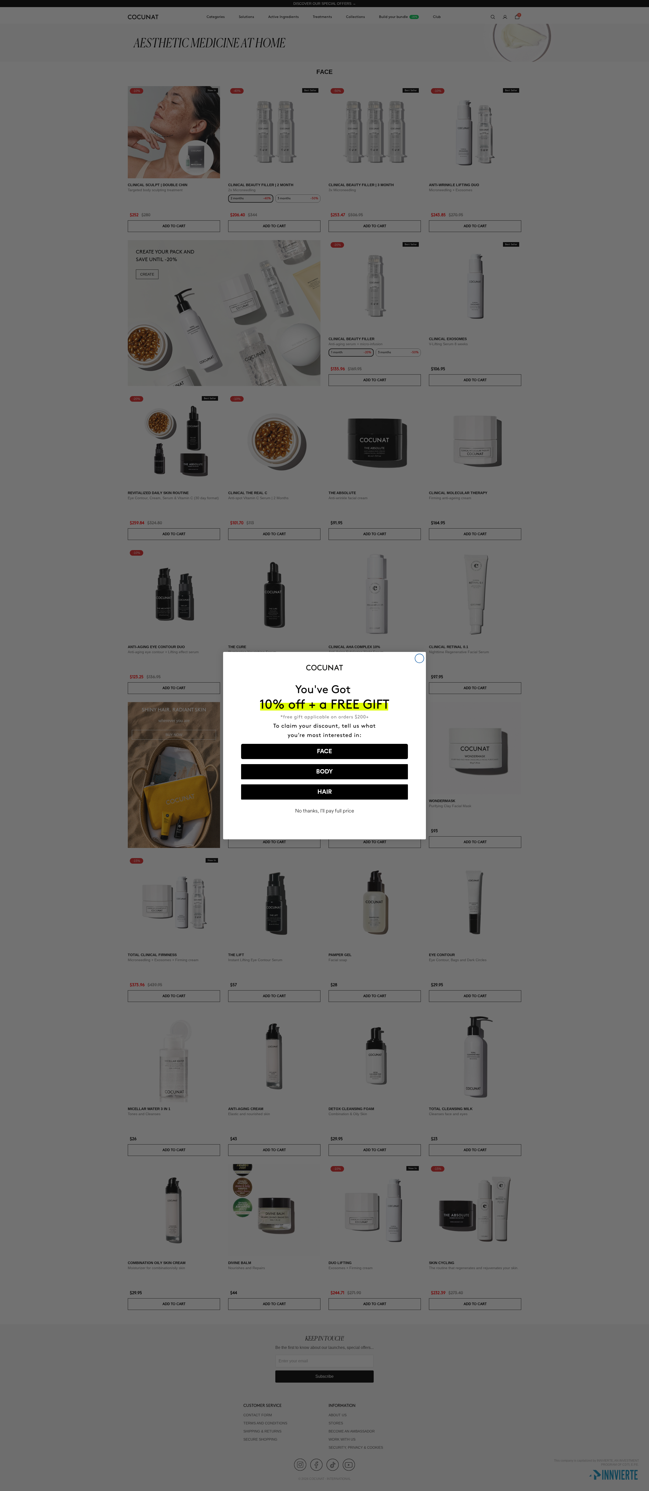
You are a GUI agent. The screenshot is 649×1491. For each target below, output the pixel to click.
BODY (324, 772)
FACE (324, 751)
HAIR (324, 792)
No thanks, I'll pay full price (324, 811)
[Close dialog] (419, 658)
